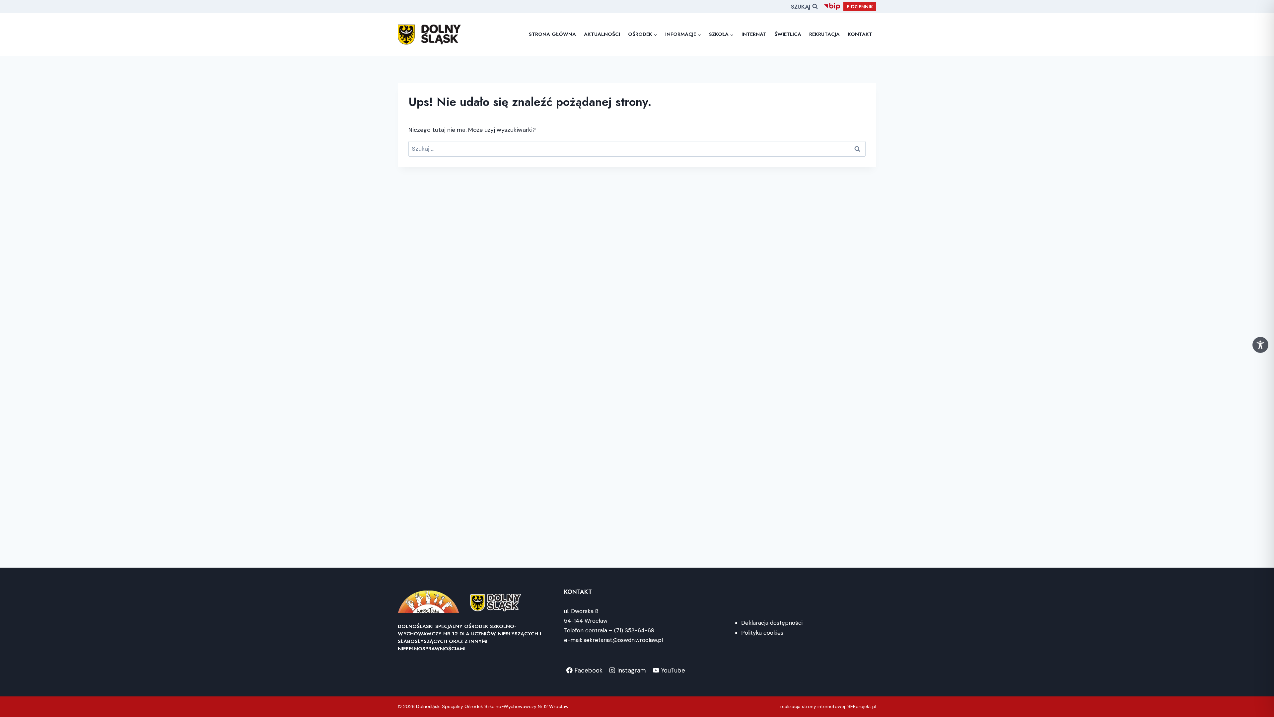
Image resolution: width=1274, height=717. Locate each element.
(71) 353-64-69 (634, 630)
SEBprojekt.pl (861, 706)
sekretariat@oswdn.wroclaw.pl (623, 640)
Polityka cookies (762, 632)
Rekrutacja (824, 34)
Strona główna (552, 34)
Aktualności (602, 34)
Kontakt (860, 34)
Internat (754, 34)
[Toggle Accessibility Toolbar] (1260, 345)
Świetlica (787, 34)
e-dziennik (860, 6)
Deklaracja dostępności (772, 622)
